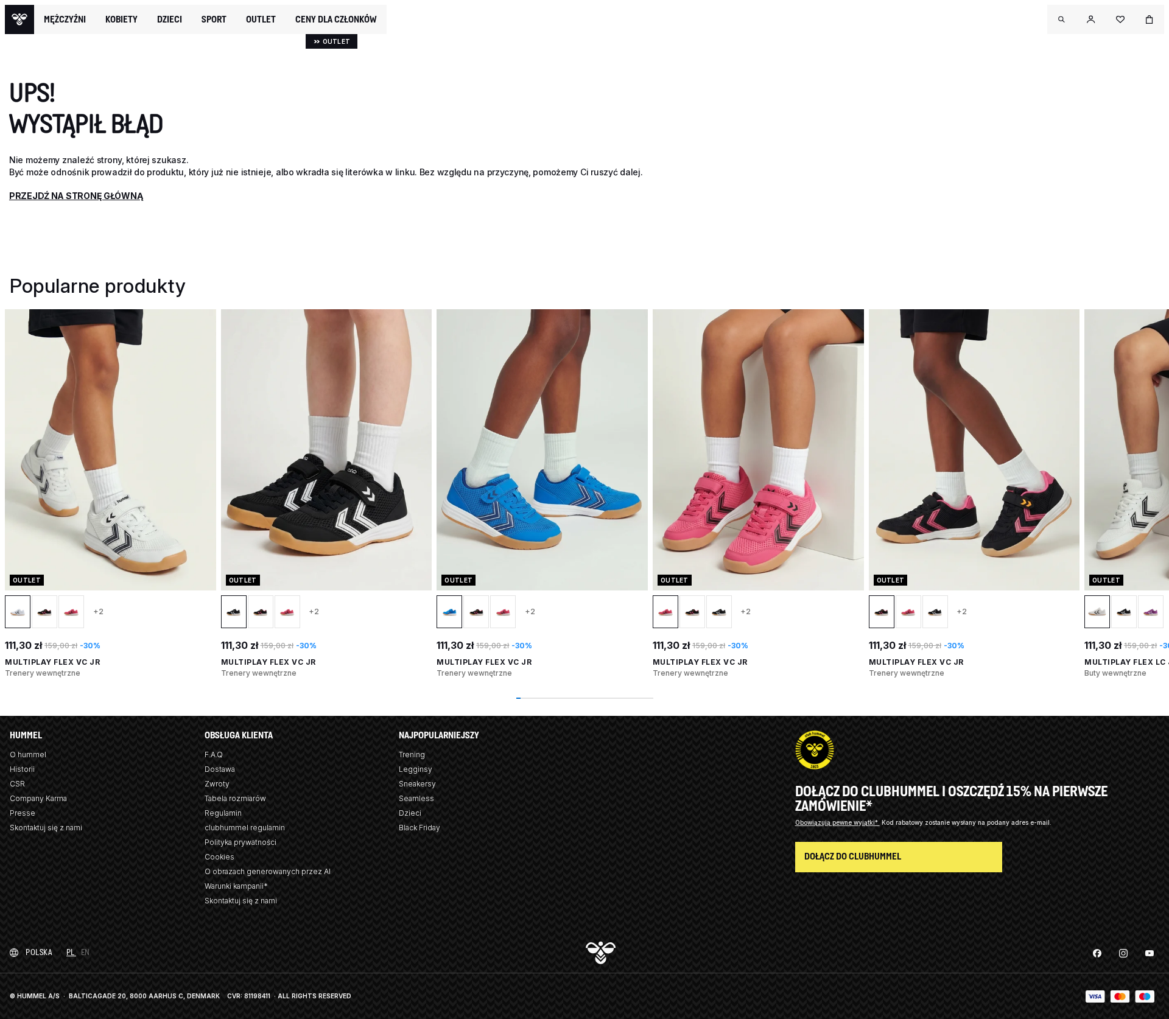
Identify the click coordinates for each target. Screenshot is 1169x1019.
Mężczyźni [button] (65, 19)
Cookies (219, 856)
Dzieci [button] (169, 19)
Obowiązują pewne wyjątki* (837, 822)
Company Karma (38, 798)
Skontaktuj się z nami (46, 827)
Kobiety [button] (121, 19)
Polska (39, 952)
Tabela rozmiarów (235, 798)
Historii (22, 769)
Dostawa (220, 769)
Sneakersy (417, 783)
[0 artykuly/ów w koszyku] (1149, 19)
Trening (412, 754)
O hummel (28, 754)
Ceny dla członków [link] (336, 19)
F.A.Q (214, 754)
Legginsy (415, 769)
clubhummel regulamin (245, 827)
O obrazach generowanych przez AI (268, 871)
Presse (22, 813)
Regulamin (223, 813)
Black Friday (419, 827)
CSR (17, 783)
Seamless (416, 798)
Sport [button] (214, 19)
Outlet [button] (261, 19)
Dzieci (410, 813)
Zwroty (217, 783)
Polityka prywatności (240, 842)
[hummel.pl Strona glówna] (19, 19)
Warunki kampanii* (236, 886)
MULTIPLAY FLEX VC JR (52, 662)
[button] (1061, 19)
